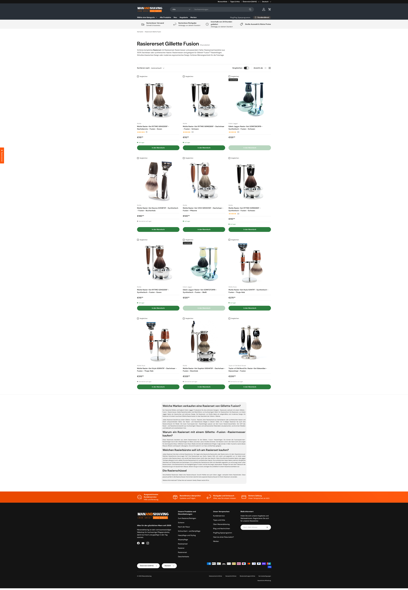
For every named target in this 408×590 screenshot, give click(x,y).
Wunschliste (222, 2)
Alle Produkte (165, 17)
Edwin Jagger (188, 410)
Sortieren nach (143, 68)
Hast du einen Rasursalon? (223, 537)
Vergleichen (237, 68)
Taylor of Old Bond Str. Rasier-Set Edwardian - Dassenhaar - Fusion (248, 369)
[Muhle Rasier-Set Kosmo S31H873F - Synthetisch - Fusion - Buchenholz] (158, 181)
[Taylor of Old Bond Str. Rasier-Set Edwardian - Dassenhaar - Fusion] (250, 341)
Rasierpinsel (183, 544)
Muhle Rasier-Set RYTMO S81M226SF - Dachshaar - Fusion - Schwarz (203, 127)
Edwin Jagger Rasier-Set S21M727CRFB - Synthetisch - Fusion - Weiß (200, 291)
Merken (193, 17)
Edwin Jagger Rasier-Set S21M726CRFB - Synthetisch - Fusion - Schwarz (245, 127)
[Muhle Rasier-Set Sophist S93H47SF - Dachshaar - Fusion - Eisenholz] (204, 341)
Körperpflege (183, 539)
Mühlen (173, 410)
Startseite (140, 32)
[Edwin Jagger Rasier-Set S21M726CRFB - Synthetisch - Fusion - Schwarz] (250, 99)
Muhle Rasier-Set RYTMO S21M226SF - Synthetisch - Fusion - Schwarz (245, 209)
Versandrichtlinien (230, 576)
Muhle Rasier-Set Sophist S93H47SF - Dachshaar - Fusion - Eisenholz (204, 369)
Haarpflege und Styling (187, 535)
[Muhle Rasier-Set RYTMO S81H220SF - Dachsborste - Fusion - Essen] (158, 99)
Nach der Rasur (184, 527)
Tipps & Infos (235, 2)
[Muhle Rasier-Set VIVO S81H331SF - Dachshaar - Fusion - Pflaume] (204, 181)
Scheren (181, 522)
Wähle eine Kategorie (146, 17)
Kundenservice (219, 516)
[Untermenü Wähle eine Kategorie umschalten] (156, 17)
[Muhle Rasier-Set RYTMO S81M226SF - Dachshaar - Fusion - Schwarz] (204, 99)
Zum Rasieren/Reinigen (187, 518)
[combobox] (212, 9)
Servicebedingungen (265, 576)
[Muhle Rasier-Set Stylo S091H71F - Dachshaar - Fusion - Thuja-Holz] (158, 341)
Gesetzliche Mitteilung (264, 580)
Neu (175, 17)
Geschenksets (183, 556)
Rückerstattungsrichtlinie (247, 576)
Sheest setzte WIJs (203, 480)
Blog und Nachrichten (221, 528)
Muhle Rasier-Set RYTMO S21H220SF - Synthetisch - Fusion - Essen (153, 291)
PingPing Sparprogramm (240, 17)
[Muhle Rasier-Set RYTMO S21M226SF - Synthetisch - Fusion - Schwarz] (250, 181)
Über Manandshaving (221, 524)
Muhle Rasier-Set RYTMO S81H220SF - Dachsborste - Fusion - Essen (153, 127)
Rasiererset (182, 552)
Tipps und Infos (219, 520)
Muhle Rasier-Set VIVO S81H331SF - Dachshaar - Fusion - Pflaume (203, 209)
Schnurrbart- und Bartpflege (189, 531)
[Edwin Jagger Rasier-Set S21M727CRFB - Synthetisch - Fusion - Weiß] (204, 263)
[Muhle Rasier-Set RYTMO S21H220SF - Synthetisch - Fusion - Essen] (158, 263)
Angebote (184, 17)
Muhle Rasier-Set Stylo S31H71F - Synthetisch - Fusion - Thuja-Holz (248, 291)
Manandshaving (146, 576)
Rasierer (181, 548)
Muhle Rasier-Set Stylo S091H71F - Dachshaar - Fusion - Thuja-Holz (157, 369)
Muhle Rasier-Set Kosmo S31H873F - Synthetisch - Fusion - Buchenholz (157, 209)
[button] (269, 9)
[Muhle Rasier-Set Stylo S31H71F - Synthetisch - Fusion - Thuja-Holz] (250, 263)
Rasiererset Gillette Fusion (153, 32)
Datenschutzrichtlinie (215, 576)
